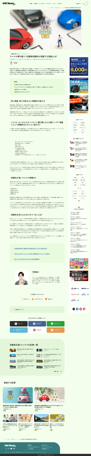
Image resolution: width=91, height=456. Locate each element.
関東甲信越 (75, 180)
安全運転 (35, 3)
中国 (83, 182)
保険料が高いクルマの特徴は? (21, 89)
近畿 (75, 182)
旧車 (83, 132)
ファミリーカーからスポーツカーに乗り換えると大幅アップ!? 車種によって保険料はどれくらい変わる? (34, 87)
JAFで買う (59, 3)
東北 (83, 177)
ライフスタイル (48, 3)
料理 (75, 198)
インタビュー (75, 191)
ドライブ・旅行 (41, 3)
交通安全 (75, 129)
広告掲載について (45, 448)
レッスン (82, 198)
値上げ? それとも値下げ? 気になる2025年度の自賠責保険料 (27, 259)
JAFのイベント (83, 127)
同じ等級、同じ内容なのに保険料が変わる (23, 84)
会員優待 (83, 122)
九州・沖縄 (83, 184)
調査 (83, 193)
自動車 (31, 3)
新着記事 (30, 445)
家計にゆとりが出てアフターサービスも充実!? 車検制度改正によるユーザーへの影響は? (32, 253)
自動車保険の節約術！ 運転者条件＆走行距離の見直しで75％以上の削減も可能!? (31, 248)
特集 (75, 127)
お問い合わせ (44, 445)
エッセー (54, 3)
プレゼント (75, 122)
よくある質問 (30, 448)
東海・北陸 (83, 180)
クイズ (82, 129)
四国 (75, 184)
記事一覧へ (56, 371)
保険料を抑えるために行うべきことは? (22, 91)
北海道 (75, 177)
